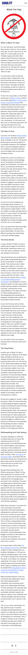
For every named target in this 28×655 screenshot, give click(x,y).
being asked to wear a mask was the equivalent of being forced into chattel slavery (13, 570)
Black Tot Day (15, 98)
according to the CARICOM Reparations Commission (13, 279)
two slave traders (6, 457)
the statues (19, 454)
